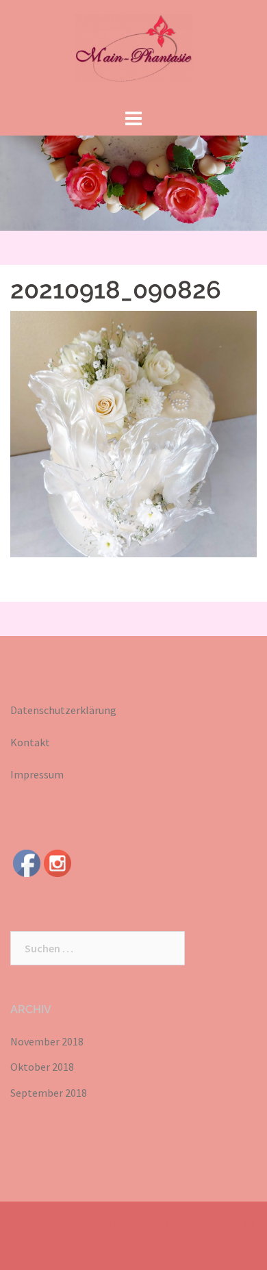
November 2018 (47, 1041)
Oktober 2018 (42, 1067)
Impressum (37, 774)
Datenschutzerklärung (63, 710)
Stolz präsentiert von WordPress (87, 1223)
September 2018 (48, 1093)
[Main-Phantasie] (134, 51)
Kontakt (30, 742)
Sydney (225, 1223)
